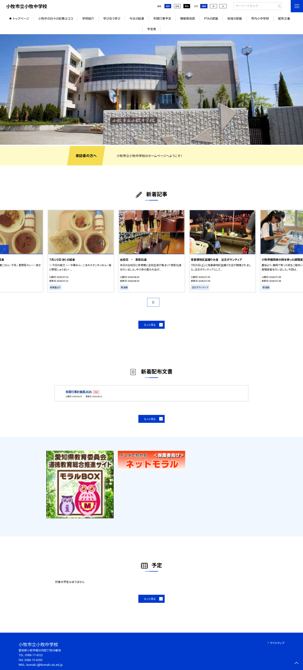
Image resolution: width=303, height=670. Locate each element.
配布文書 (284, 18)
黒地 (187, 6)
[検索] (279, 5)
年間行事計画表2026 (79, 391)
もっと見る (150, 324)
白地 (177, 6)
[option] (151, 89)
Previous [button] (4, 249)
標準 (204, 6)
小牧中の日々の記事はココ (55, 18)
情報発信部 (187, 18)
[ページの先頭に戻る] (296, 663)
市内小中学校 (260, 18)
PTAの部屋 (211, 18)
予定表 (151, 29)
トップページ (21, 18)
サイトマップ (277, 643)
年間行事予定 (162, 18)
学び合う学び (111, 18)
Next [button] (298, 249)
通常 (168, 6)
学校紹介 (88, 18)
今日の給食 (136, 18)
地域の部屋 (234, 18)
